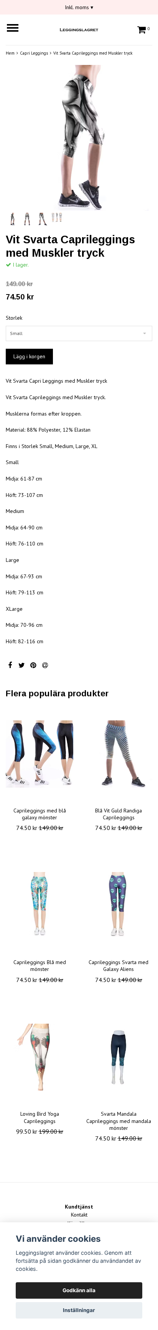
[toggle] (16, 29)
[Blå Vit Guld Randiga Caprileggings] (118, 754)
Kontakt (79, 1214)
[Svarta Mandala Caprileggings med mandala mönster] (118, 1057)
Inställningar (79, 1310)
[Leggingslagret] (79, 28)
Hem (10, 53)
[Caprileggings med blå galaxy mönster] (39, 754)
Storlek (14, 317)
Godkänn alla (79, 1290)
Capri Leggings (34, 53)
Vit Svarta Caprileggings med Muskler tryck (92, 53)
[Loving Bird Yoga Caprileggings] (39, 1057)
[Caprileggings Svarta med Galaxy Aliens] (118, 905)
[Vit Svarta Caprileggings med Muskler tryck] (79, 138)
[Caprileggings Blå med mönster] (39, 905)
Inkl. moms (79, 7)
